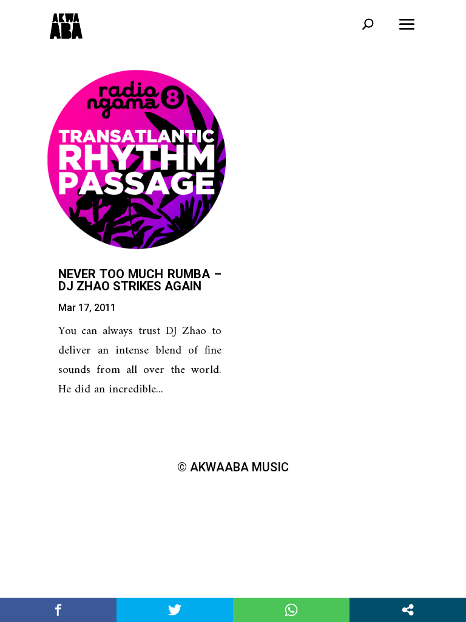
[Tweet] (174, 610)
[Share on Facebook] (58, 610)
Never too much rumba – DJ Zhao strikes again (139, 280)
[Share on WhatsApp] (291, 610)
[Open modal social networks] (408, 610)
